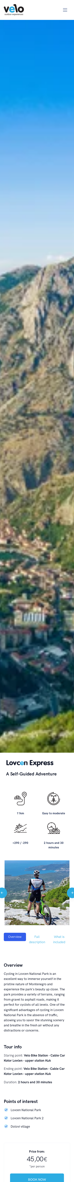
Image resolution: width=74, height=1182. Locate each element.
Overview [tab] (14, 937)
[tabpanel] (37, 1043)
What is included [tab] (59, 939)
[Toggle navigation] (65, 10)
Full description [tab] (37, 939)
